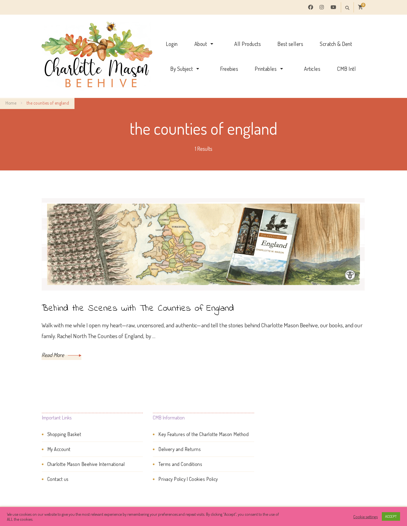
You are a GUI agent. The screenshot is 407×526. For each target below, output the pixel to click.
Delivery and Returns (179, 449)
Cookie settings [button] (365, 516)
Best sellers (290, 43)
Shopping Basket (64, 434)
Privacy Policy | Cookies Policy (188, 479)
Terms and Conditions (180, 464)
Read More (53, 354)
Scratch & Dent (336, 43)
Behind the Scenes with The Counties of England (138, 308)
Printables (266, 68)
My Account (59, 449)
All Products (247, 43)
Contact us (58, 479)
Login (172, 43)
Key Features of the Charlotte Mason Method (203, 434)
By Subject (181, 68)
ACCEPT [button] (391, 516)
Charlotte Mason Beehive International (86, 464)
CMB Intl (346, 68)
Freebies (229, 68)
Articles (312, 68)
